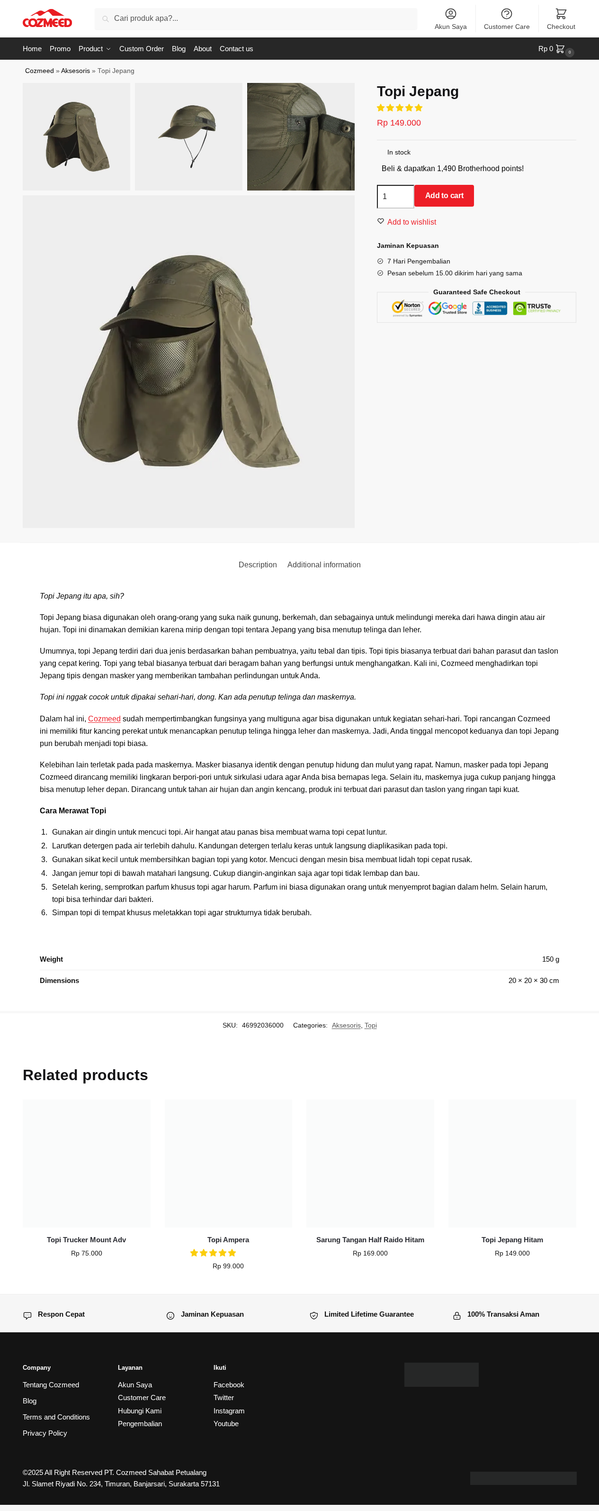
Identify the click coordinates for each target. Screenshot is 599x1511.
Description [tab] (258, 565)
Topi (371, 1025)
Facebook (229, 1385)
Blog (29, 1401)
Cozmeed (39, 70)
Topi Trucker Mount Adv (86, 1240)
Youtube (226, 1424)
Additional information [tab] (324, 565)
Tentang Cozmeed (51, 1385)
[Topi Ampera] (229, 1164)
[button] (214, 1253)
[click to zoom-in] (189, 361)
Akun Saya (451, 26)
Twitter (224, 1397)
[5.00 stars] (400, 108)
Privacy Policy (45, 1433)
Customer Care (507, 26)
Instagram (229, 1411)
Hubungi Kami (139, 1411)
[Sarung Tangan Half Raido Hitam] (370, 1164)
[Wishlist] (136, 1114)
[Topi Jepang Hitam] (512, 1164)
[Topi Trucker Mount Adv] (87, 1164)
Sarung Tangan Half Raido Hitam (370, 1240)
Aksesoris (75, 70)
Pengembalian (140, 1424)
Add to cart (444, 195)
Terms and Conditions (56, 1417)
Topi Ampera (228, 1240)
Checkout (561, 26)
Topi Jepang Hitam (512, 1240)
